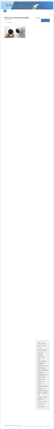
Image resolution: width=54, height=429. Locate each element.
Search (38, 17)
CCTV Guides (34, 426)
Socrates (19, 425)
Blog (24, 426)
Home (19, 426)
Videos (28, 426)
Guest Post (41, 426)
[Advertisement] (43, 32)
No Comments (9, 22)
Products (47, 426)
